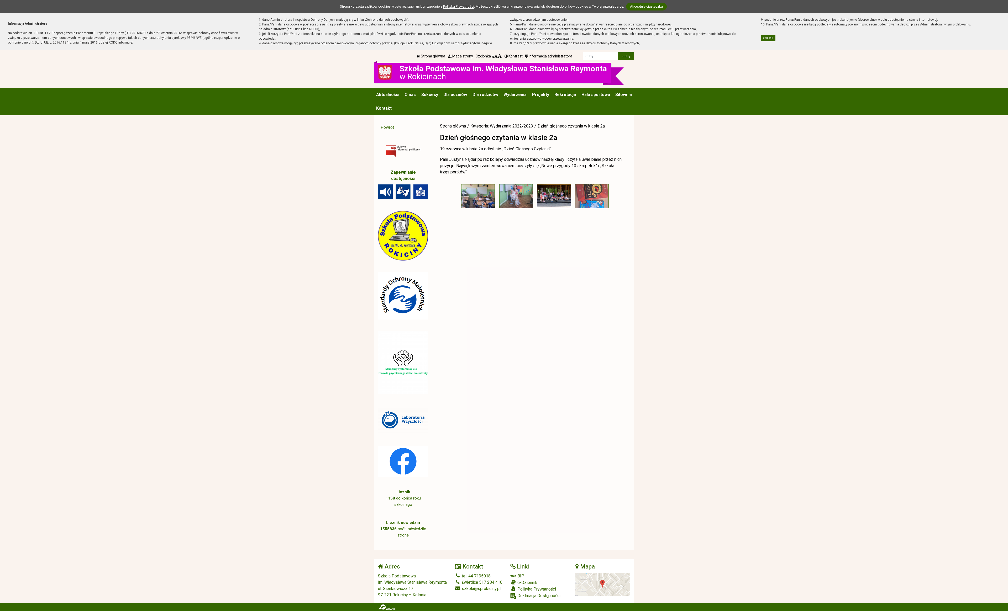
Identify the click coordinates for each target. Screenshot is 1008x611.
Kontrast (515, 56)
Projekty (540, 94)
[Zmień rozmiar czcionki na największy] (500, 56)
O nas (410, 94)
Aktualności (387, 94)
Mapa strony (462, 56)
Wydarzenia (515, 94)
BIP (520, 575)
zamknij (768, 37)
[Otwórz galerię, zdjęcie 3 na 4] (553, 196)
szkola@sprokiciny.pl (481, 588)
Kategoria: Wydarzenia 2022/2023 (501, 126)
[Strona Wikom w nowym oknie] (386, 607)
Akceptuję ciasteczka (646, 6)
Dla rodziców (485, 94)
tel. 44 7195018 (476, 575)
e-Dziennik (526, 582)
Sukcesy (429, 94)
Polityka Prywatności (536, 589)
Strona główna (432, 56)
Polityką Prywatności (458, 6)
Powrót (387, 127)
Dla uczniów (455, 94)
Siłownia (623, 94)
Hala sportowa (595, 94)
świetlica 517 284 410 (481, 582)
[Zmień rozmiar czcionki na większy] (496, 56)
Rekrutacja (565, 94)
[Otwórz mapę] (602, 583)
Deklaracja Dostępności (538, 595)
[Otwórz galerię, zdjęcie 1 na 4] (478, 196)
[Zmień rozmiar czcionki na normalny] (493, 56)
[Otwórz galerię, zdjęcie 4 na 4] (591, 196)
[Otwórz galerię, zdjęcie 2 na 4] (516, 196)
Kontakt (384, 108)
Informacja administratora (550, 56)
